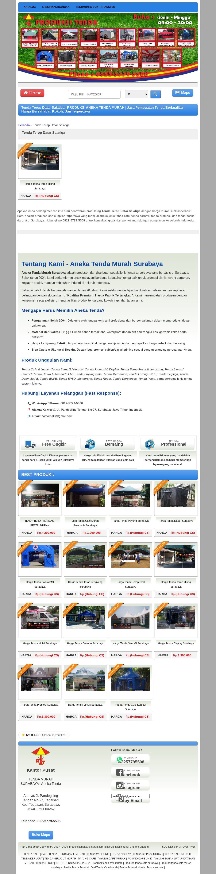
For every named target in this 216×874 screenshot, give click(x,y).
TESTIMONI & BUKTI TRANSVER (95, 6)
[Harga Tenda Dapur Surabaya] (176, 505)
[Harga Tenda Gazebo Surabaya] (85, 628)
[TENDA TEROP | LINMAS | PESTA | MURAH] (40, 505)
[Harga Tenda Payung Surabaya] (130, 505)
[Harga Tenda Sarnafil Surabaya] (130, 628)
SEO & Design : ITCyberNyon (179, 846)
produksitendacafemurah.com (86, 846)
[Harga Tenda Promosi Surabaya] (40, 689)
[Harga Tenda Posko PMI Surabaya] (40, 567)
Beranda (24, 125)
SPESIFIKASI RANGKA (56, 6)
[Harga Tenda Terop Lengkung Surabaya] (85, 567)
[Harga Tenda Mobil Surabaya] (40, 628)
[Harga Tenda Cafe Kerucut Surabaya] (130, 689)
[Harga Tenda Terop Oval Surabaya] (130, 567)
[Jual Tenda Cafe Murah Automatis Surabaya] (85, 505)
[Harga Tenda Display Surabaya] (176, 628)
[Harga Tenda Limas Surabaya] (85, 689)
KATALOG (30, 6)
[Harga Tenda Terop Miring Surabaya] (40, 169)
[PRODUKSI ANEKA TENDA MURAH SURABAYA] (108, 80)
